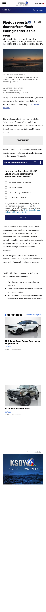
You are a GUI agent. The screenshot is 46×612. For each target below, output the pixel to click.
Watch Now (39, 3)
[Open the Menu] (4, 3)
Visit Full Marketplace (33, 315)
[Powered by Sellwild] (37, 452)
